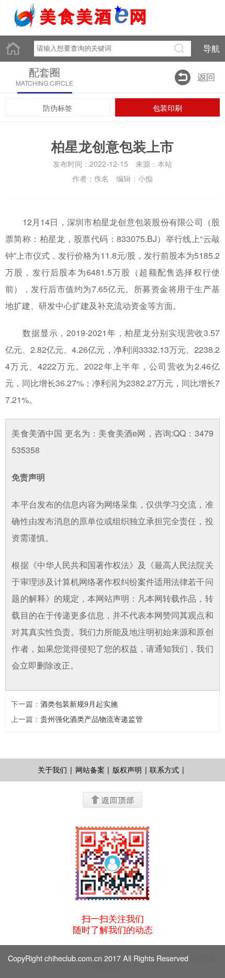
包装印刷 (167, 107)
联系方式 (164, 769)
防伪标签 (57, 107)
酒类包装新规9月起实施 (79, 703)
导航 (211, 48)
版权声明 (127, 769)
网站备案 (90, 769)
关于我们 (52, 769)
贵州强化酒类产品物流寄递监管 (91, 719)
